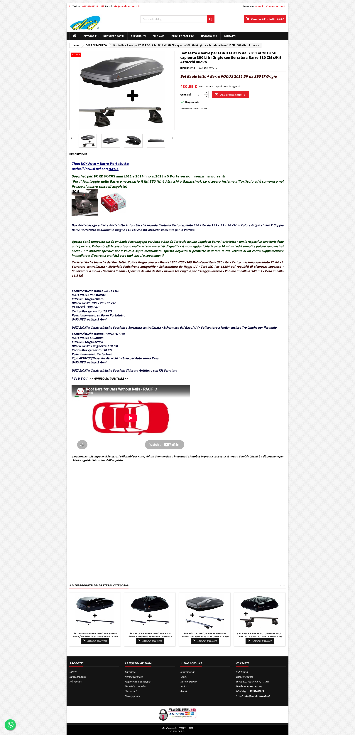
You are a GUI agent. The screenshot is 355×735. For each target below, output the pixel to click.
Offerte (73, 672)
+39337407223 (90, 6)
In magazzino (76, 489)
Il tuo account (191, 663)
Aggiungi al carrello (230, 94)
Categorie (90, 36)
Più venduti (138, 36)
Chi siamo (159, 36)
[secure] (177, 714)
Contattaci (130, 691)
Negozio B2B (209, 36)
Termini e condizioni (136, 686)
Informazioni (187, 672)
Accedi (259, 6)
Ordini (183, 676)
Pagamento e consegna (137, 681)
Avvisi (183, 691)
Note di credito (188, 681)
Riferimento (187, 67)
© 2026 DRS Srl (177, 731)
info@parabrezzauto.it (126, 6)
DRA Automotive (86, 477)
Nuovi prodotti (113, 36)
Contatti (230, 36)
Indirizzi (184, 686)
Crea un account (275, 6)
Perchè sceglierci (182, 36)
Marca (72, 477)
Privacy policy (132, 696)
